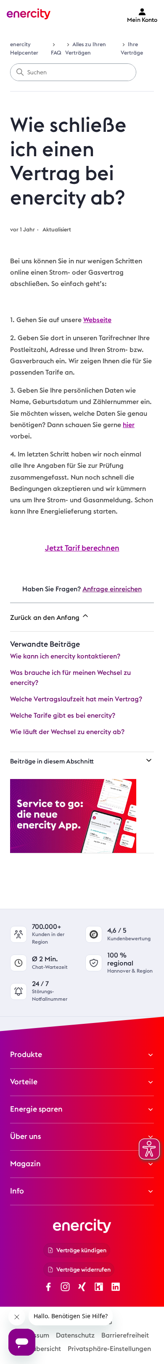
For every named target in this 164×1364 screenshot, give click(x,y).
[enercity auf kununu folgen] (99, 1288)
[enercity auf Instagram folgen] (65, 1288)
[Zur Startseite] (28, 15)
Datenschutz (75, 1335)
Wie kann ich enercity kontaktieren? (65, 656)
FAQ (56, 52)
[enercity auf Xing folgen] (82, 1288)
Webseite (97, 319)
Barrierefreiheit (125, 1335)
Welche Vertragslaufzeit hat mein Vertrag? (76, 699)
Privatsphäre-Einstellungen (109, 1348)
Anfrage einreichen (112, 589)
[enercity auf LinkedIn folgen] (116, 1288)
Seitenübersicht (37, 1348)
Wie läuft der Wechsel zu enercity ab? (67, 731)
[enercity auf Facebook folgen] (48, 1288)
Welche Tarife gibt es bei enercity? (62, 715)
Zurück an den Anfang (45, 617)
